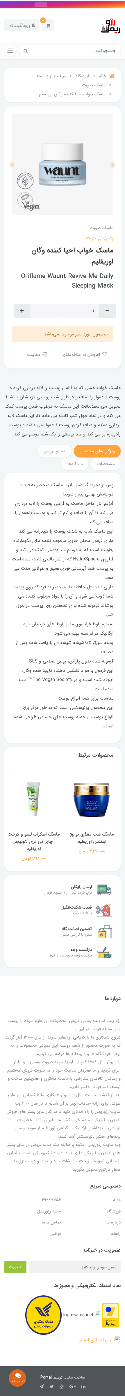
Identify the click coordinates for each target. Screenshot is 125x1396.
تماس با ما (51, 1222)
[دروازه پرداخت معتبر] (110, 1315)
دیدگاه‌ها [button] (75, 463)
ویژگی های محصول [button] (97, 451)
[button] (48, 25)
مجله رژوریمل (49, 1211)
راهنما (115, 1233)
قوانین (55, 1233)
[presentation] (113, 164)
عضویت (15, 1267)
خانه (117, 1200)
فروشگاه (114, 1211)
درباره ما (113, 1222)
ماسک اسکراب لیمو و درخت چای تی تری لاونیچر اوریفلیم (34, 841)
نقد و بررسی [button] (54, 451)
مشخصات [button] (106, 463)
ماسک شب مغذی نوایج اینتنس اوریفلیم (91, 838)
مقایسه (34, 354)
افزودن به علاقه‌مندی (81, 354)
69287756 (51, 1200)
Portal (46, 1377)
